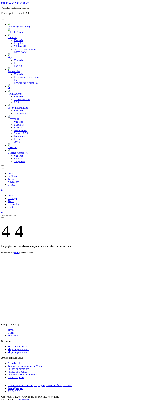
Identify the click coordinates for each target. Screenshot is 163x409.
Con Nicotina (21, 113)
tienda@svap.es (15, 388)
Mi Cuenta (13, 335)
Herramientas (20, 130)
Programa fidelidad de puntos (22, 374)
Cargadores (19, 161)
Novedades (13, 181)
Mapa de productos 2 (18, 352)
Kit (15, 63)
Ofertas (11, 184)
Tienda (11, 179)
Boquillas (19, 124)
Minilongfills (20, 46)
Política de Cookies (17, 371)
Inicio (10, 173)
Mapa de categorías (17, 346)
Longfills (18, 43)
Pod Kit (18, 66)
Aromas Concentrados (25, 49)
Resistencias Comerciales (26, 77)
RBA (16, 102)
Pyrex (17, 139)
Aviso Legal (14, 363)
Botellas (18, 127)
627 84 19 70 (22, 2)
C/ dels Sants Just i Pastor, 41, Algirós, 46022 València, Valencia (40, 385)
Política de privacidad (18, 368)
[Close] (3, 19)
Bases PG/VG (21, 51)
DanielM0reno (22, 399)
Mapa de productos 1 (18, 349)
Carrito (11, 332)
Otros (17, 142)
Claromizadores (22, 99)
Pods (16, 80)
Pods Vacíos (20, 136)
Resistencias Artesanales (26, 82)
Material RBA (21, 133)
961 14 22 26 (8, 2)
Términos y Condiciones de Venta (25, 366)
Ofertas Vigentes (16, 377)
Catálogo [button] (12, 176)
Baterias (18, 158)
